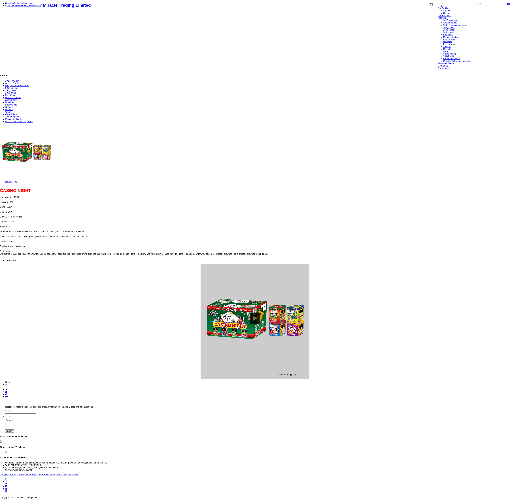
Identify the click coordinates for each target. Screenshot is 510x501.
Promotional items (451, 58)
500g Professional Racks (455, 25)
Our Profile (443, 8)
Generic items (449, 54)
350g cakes (448, 30)
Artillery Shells (450, 23)
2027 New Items (450, 20)
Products (442, 18)
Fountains (448, 35)
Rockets (447, 49)
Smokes (447, 46)
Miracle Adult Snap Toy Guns (456, 61)
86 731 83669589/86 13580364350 (24, 6)
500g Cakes (449, 27)
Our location (443, 68)
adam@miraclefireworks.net (20, 3)
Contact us (443, 66)
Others (446, 51)
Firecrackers (449, 44)
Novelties (447, 42)
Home (441, 6)
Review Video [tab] (12, 182)
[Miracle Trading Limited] (66, 5)
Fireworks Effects (446, 63)
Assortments (449, 39)
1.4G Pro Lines (450, 56)
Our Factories (444, 15)
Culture (446, 13)
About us (447, 11)
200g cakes (448, 32)
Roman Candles (451, 37)
